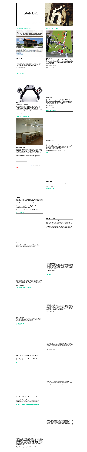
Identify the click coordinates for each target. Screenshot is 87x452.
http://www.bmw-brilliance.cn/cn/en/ (21, 161)
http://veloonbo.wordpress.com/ (51, 233)
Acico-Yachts (24, 395)
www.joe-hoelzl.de (51, 67)
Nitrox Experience (52, 349)
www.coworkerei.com (21, 67)
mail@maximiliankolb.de (44, 450)
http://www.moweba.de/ (19, 113)
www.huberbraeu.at (51, 105)
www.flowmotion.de (21, 69)
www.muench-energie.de (52, 65)
